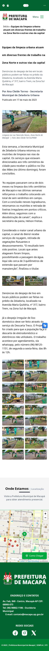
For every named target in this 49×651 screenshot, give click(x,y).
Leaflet (22, 561)
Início (6, 26)
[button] (25, 535)
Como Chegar (36, 555)
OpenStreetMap (33, 561)
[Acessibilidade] (3, 5)
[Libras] (8, 5)
